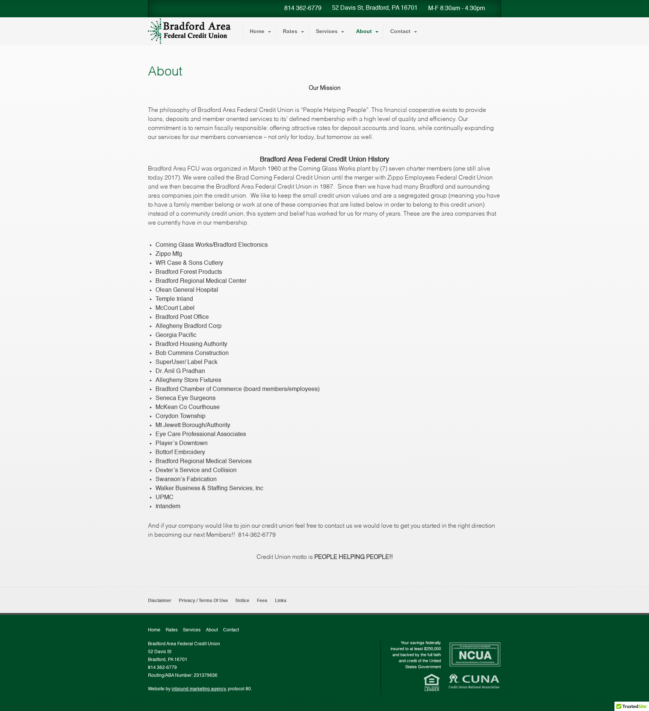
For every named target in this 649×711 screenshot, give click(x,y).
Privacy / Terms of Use (203, 601)
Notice (242, 601)
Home (257, 31)
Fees (262, 601)
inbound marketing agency (199, 689)
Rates (290, 31)
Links (281, 601)
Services (327, 31)
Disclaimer (159, 601)
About (364, 31)
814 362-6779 (302, 9)
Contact (400, 31)
